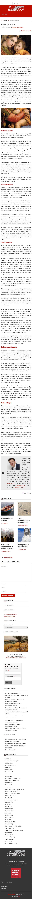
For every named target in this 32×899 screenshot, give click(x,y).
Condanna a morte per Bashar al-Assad (15, 739)
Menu (4, 14)
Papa (6, 806)
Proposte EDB (9, 821)
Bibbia (5, 20)
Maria (10, 557)
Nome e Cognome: (10, 676)
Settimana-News (6, 551)
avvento (6, 557)
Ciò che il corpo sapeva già (12, 741)
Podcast (7, 813)
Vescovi (7, 841)
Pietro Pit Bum (9, 708)
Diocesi (7, 774)
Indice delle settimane (9, 616)
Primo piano (8, 817)
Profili (6, 819)
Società (7, 835)
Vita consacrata (9, 843)
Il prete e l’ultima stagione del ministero (15, 743)
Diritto (7, 776)
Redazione (5, 523)
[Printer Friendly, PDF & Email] (26, 494)
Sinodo (7, 832)
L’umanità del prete (16, 693)
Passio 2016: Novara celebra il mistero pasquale (7, 547)
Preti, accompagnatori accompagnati (24, 520)
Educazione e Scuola (10, 780)
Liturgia (7, 798)
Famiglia (7, 782)
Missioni (7, 802)
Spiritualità (8, 837)
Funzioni (7, 785)
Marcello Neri (22, 549)
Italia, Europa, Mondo (11, 791)
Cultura (7, 772)
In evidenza (8, 787)
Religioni (7, 824)
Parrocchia (8, 808)
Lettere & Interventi (10, 793)
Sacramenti (8, 828)
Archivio (7, 758)
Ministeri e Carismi (10, 800)
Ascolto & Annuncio (10, 761)
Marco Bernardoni (23, 525)
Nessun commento (17, 27)
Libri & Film (8, 795)
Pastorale (7, 811)
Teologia (7, 839)
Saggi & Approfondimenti (12, 830)
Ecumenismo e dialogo (11, 778)
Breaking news (9, 765)
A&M (19, 896)
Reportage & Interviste (11, 826)
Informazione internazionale (12, 789)
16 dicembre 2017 (18, 487)
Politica (7, 815)
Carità (6, 767)
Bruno (7, 693)
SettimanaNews (11, 894)
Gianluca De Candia (26, 31)
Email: (7, 670)
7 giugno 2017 (20, 485)
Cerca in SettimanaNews (10, 614)
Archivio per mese (8, 625)
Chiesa (7, 769)
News (6, 804)
